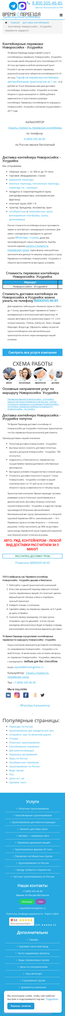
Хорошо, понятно (21, 1006)
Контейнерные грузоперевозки (34, 815)
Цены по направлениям (34, 966)
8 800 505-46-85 (47, 2)
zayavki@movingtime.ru (29, 667)
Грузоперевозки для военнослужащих (33, 822)
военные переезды (20, 183)
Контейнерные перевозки (24, 746)
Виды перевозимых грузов (33, 960)
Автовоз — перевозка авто (33, 835)
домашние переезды (21, 179)
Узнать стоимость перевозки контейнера (35, 128)
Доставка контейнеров (36, 22)
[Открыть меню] (61, 15)
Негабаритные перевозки (24, 762)
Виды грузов (16, 770)
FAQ (11, 774)
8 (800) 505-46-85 (34, 139)
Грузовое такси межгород (33, 946)
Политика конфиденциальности (24, 913)
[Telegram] (13, 7)
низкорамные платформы (25, 215)
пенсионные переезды (45, 183)
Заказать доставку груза (34, 829)
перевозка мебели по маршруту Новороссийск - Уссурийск (30, 407)
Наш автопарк (34, 973)
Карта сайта (52, 913)
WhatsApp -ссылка (27, 237)
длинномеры (16, 219)
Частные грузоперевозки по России (33, 876)
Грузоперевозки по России (24, 766)
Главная (15, 22)
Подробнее (52, 999)
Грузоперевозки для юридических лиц (31, 730)
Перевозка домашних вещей (33, 842)
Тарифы (33, 939)
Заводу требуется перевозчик (33, 869)
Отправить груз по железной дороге (30, 734)
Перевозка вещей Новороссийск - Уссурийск (31, 399)
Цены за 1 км (16, 778)
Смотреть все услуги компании (32, 352)
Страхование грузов (33, 980)
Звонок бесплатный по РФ (48, 7)
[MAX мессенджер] (22, 7)
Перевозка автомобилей (23, 754)
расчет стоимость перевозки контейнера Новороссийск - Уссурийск (34, 404)
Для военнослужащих (21, 750)
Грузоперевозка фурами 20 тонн (33, 849)
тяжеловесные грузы (41, 211)
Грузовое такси (17, 782)
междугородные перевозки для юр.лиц (28, 401)
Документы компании (33, 987)
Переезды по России (21, 726)
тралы (44, 215)
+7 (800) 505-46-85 (24, 682)
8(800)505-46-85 (46, 300)
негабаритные (17, 211)
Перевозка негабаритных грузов (33, 856)
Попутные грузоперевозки (24, 742)
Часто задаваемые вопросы (34, 953)
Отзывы (13, 738)
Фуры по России (18, 758)
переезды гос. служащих (23, 187)
